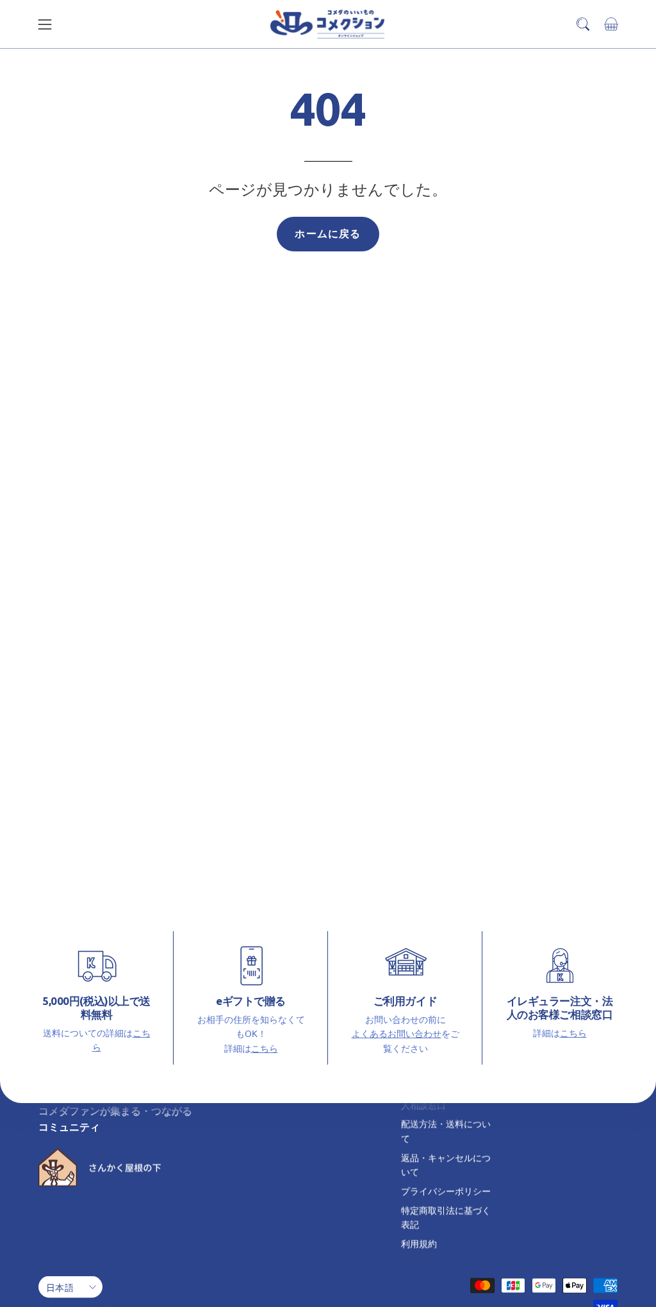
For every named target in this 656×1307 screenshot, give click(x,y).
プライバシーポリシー (446, 1190)
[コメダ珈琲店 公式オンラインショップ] (328, 24)
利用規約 (419, 1243)
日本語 (60, 1287)
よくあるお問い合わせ (396, 1033)
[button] (583, 24)
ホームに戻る (328, 234)
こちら (264, 1048)
